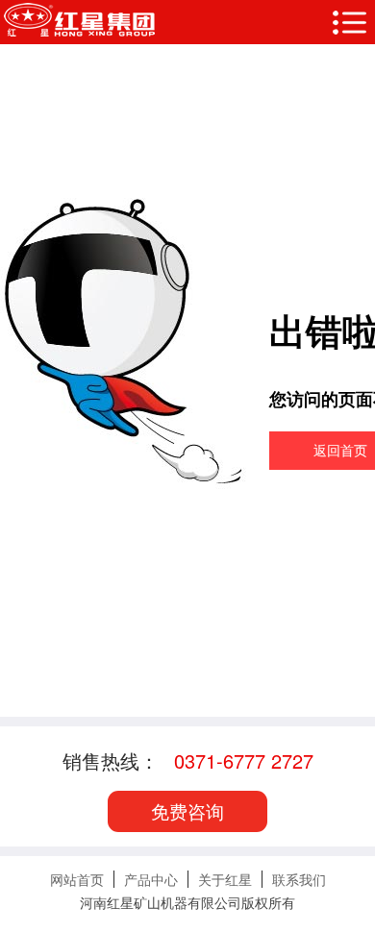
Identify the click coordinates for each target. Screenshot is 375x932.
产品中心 (151, 879)
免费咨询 (187, 810)
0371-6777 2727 (243, 760)
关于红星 (225, 879)
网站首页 (77, 879)
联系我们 (299, 879)
